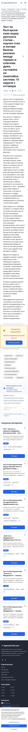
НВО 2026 (4, 675)
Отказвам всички (14, 722)
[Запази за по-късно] (23, 56)
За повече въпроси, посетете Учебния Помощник (13, 414)
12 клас (12, 695)
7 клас (3, 693)
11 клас (12, 693)
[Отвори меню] (25, 2)
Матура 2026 (5, 672)
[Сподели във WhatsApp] (15, 91)
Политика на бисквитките (19, 719)
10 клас (12, 690)
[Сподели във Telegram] (18, 91)
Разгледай (14, 456)
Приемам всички (14, 726)
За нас (3, 667)
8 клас (3, 695)
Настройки (14, 729)
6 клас (18, 9)
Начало (3, 9)
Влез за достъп (15, 342)
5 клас (3, 687)
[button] (8, 355)
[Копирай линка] (21, 91)
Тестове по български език (11, 11)
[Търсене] (21, 2)
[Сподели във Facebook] (13, 91)
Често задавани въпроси (8, 680)
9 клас (12, 687)
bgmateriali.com (10, 3)
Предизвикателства (7, 677)
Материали (11, 9)
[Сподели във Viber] (10, 91)
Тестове (24, 9)
